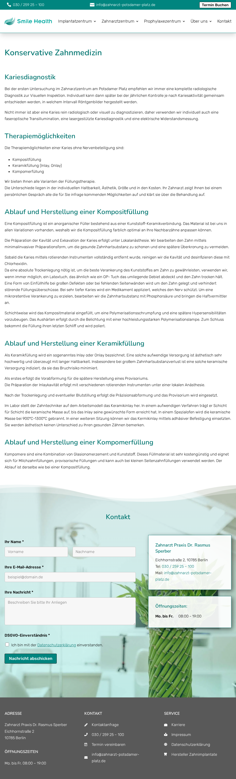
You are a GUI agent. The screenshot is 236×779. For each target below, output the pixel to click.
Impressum (181, 734)
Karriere (178, 724)
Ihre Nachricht (19, 592)
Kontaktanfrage (105, 724)
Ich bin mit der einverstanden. (57, 645)
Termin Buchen (215, 5)
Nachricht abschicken (30, 658)
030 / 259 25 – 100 (178, 566)
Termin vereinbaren (108, 744)
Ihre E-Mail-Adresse (24, 567)
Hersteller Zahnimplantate (194, 754)
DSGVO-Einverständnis (27, 635)
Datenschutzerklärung (56, 645)
